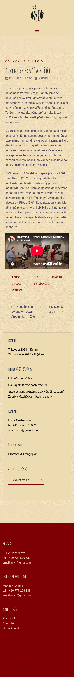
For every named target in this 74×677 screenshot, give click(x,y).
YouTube (8, 623)
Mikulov (16, 284)
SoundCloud (11, 628)
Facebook (9, 618)
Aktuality (15, 60)
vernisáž (17, 290)
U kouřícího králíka (20, 378)
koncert (57, 277)
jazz (36, 277)
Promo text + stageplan (23, 454)
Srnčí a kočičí (42, 284)
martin (43, 78)
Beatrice (16, 277)
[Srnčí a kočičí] (37, 13)
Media (38, 60)
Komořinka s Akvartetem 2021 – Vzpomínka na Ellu (23, 311)
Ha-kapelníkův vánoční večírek (27, 385)
